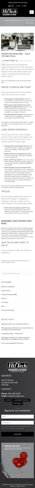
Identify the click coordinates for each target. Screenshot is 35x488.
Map (25, 6)
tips (6, 62)
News (3, 306)
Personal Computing (7, 310)
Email (12, 6)
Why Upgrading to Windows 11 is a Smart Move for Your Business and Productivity (17, 329)
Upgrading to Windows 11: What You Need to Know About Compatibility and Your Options (15, 338)
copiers (18, 60)
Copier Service (5, 290)
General (3, 298)
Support (9, 400)
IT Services (4, 302)
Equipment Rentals (22, 400)
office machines (24, 60)
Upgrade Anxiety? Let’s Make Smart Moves (14, 324)
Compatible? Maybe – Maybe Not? (12, 333)
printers (3, 62)
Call (19, 6)
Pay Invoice (17, 403)
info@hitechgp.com (15, 396)
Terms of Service (16, 428)
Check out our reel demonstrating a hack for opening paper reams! (15, 261)
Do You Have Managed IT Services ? (12, 343)
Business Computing (7, 286)
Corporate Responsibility (9, 294)
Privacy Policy (5, 428)
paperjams (30, 60)
